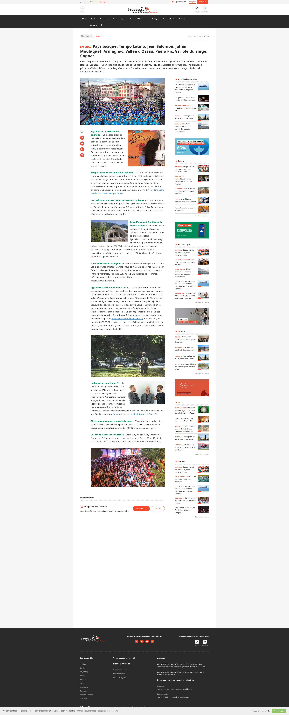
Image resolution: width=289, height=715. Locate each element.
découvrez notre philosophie (98, 2)
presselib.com (84, 2)
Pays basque (104, 19)
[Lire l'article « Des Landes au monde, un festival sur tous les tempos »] (203, 509)
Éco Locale (144, 19)
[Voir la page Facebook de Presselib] (136, 641)
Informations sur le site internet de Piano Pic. (135, 414)
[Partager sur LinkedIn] (82, 149)
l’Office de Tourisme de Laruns (127, 318)
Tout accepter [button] (279, 711)
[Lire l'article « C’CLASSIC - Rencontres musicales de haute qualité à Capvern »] (203, 339)
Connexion (202, 2)
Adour (98, 36)
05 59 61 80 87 (163, 697)
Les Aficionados (119, 674)
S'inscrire (272, 702)
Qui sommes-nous (120, 670)
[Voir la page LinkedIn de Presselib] (147, 641)
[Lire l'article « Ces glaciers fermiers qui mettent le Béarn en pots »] (203, 98)
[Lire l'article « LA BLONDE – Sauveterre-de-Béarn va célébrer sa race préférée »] (203, 190)
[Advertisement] (192, 556)
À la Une (85, 19)
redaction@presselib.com (181, 689)
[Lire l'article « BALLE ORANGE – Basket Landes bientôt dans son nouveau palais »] (203, 500)
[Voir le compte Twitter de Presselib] (142, 641)
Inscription (192, 2)
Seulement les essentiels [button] (260, 711)
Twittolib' (182, 19)
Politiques (155, 19)
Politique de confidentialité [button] (107, 711)
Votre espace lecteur (122, 658)
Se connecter (141, 508)
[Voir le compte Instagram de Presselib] (152, 641)
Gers (131, 19)
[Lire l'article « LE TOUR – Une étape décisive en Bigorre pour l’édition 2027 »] (203, 366)
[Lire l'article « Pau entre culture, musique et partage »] (203, 209)
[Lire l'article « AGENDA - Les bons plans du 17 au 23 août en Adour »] (203, 117)
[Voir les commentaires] (82, 132)
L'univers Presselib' (121, 664)
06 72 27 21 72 (163, 689)
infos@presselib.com (180, 697)
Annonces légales (169, 19)
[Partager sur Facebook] (82, 138)
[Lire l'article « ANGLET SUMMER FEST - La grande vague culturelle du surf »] (203, 107)
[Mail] (82, 155)
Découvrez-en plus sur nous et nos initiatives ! (176, 680)
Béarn (115, 19)
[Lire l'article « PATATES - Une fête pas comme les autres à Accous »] (203, 200)
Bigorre (123, 19)
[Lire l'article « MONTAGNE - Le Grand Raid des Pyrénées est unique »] (203, 348)
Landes (94, 19)
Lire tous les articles (202, 216)
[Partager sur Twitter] (82, 143)
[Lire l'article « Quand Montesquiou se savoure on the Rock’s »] (203, 419)
